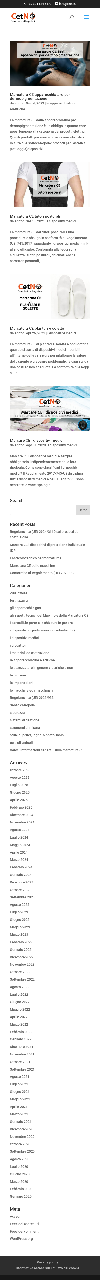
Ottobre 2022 (20, 972)
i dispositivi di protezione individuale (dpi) (42, 630)
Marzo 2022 (19, 1024)
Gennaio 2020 (21, 1196)
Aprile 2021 (19, 1107)
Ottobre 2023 (20, 890)
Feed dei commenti (25, 1231)
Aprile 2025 (19, 800)
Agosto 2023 (19, 905)
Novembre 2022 (22, 964)
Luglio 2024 (19, 837)
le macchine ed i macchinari (31, 690)
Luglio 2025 (19, 785)
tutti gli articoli (21, 742)
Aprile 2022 (19, 1017)
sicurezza (17, 713)
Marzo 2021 (19, 1114)
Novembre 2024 (22, 822)
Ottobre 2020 (20, 1144)
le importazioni (21, 683)
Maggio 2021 (20, 1099)
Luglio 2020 (19, 1166)
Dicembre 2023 (21, 882)
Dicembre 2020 (21, 1129)
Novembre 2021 (22, 1054)
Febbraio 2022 (21, 1032)
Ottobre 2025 (20, 770)
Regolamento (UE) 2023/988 (32, 698)
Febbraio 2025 (21, 807)
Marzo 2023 (19, 934)
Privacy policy (47, 1262)
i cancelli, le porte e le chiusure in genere (41, 623)
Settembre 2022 (22, 979)
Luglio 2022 (19, 994)
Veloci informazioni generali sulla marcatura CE (46, 750)
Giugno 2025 (20, 792)
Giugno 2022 (20, 1002)
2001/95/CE (19, 593)
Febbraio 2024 (21, 867)
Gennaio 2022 (21, 1039)
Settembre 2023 (22, 897)
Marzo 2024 (19, 860)
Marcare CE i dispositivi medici (36, 440)
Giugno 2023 (20, 920)
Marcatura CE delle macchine (32, 566)
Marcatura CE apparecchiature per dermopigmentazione (40, 96)
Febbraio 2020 (21, 1189)
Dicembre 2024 (21, 815)
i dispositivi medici (61, 221)
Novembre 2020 (22, 1137)
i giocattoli (18, 645)
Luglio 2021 (19, 1084)
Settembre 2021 (22, 1069)
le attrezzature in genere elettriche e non (41, 668)
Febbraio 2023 (21, 942)
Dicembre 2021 (21, 1047)
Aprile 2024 (19, 852)
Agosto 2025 (19, 777)
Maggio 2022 (20, 1009)
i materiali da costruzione (29, 653)
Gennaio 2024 (21, 875)
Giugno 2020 (20, 1174)
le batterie (18, 675)
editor (19, 103)
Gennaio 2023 (21, 949)
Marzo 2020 (19, 1182)
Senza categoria (22, 705)
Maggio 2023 (20, 927)
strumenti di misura (25, 728)
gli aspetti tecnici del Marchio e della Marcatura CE (49, 615)
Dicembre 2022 (21, 957)
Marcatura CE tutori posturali (35, 216)
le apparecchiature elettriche (32, 660)
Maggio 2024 (20, 845)
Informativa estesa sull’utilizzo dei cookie (47, 1268)
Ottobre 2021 (20, 1062)
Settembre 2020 (22, 1151)
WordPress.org (21, 1239)
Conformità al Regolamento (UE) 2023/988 (42, 573)
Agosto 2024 (19, 830)
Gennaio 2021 (21, 1122)
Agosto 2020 (19, 1159)
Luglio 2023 (19, 912)
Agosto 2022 (19, 987)
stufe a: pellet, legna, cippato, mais (37, 735)
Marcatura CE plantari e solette (37, 328)
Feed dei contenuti (24, 1224)
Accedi (15, 1216)
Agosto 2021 (19, 1077)
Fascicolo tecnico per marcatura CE (37, 558)
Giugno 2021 (20, 1092)
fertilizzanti (19, 600)
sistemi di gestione (24, 720)
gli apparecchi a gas (25, 608)
